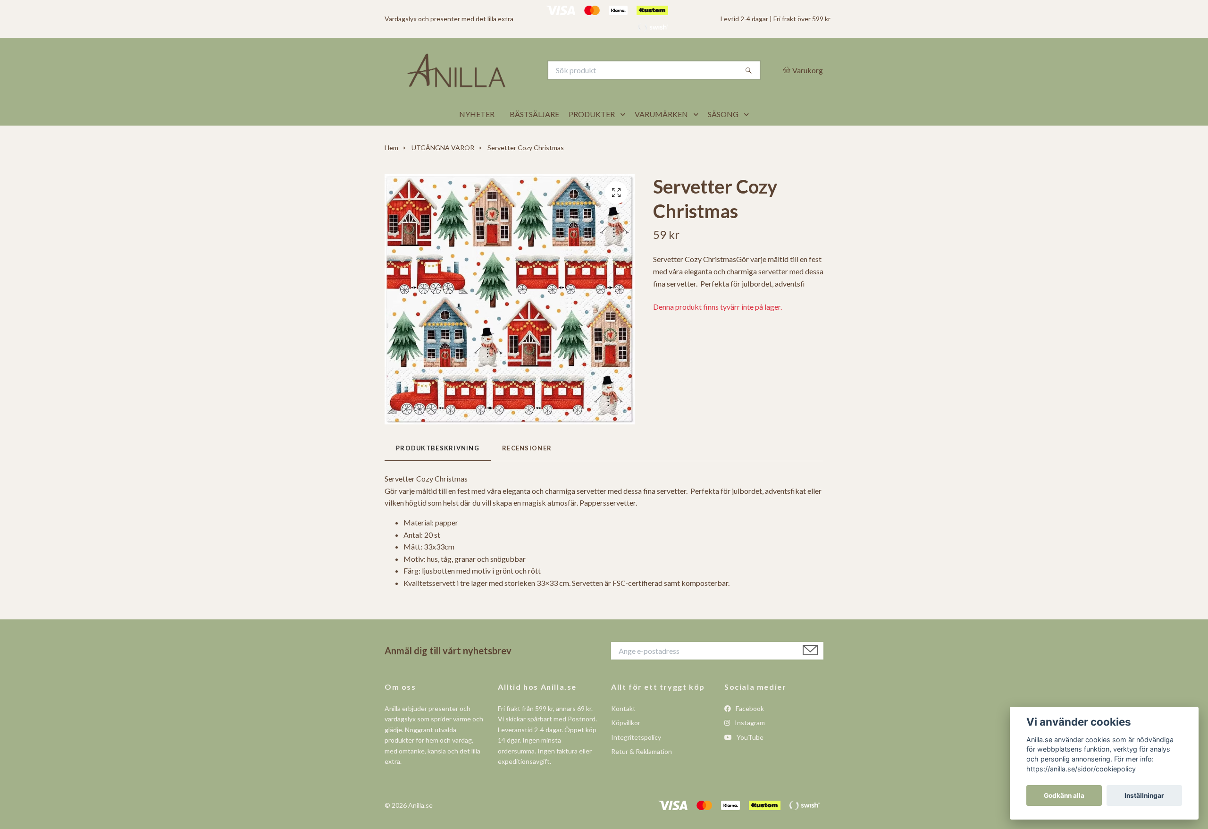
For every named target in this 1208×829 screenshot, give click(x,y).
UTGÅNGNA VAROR (442, 171)
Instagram (749, 746)
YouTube (749, 760)
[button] (625, 138)
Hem (391, 171)
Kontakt (623, 731)
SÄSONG (723, 137)
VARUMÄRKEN (661, 137)
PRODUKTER (592, 137)
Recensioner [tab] (527, 471)
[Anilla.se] (494, 82)
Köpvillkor (625, 746)
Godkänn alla (1064, 795)
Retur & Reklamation (641, 775)
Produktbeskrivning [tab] (437, 471)
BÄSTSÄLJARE (534, 137)
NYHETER (477, 137)
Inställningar (1144, 795)
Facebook (749, 731)
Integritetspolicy (636, 760)
